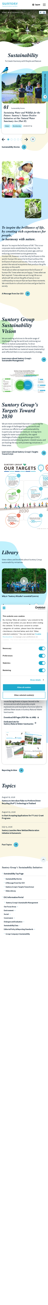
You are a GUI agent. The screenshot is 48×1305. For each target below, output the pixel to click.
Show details (35, 680)
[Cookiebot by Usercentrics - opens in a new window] (35, 607)
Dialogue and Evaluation (13, 922)
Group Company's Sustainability (18, 934)
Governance (8, 918)
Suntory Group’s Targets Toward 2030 (20, 887)
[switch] (42, 656)
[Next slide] (26, 139)
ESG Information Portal (13, 897)
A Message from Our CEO (15, 883)
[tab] (8, 139)
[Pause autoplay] (33, 139)
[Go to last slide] (3, 139)
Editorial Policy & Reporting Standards (18, 929)
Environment (9, 910)
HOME (4, 12)
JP (40, 12)
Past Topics (7, 845)
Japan (37, 5)
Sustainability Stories (14, 879)
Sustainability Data (11, 925)
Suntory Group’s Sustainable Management (22, 903)
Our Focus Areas (10, 907)
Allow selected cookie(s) (24, 695)
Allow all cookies (24, 687)
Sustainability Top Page (14, 874)
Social (6, 914)
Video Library (11, 891)
